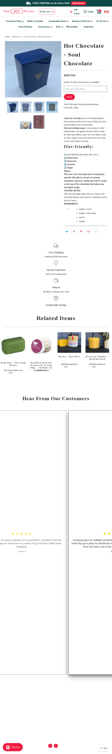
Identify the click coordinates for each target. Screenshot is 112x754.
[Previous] (50, 748)
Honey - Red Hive (69, 342)
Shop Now (78, 3)
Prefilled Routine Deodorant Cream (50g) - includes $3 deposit (41, 345)
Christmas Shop (13, 21)
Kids (58, 27)
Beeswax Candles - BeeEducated (97, 342)
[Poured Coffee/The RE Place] (13, 11)
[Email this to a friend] (96, 232)
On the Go (101, 21)
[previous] (9, 69)
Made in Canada (35, 21)
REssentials (72, 27)
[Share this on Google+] (89, 232)
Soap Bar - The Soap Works (13, 345)
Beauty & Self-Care (81, 21)
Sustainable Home (57, 21)
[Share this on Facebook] (74, 232)
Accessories (44, 27)
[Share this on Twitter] (67, 232)
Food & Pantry (25, 27)
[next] (57, 69)
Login (90, 11)
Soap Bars (89, 27)
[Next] (56, 748)
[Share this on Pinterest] (81, 232)
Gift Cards (77, 12)
